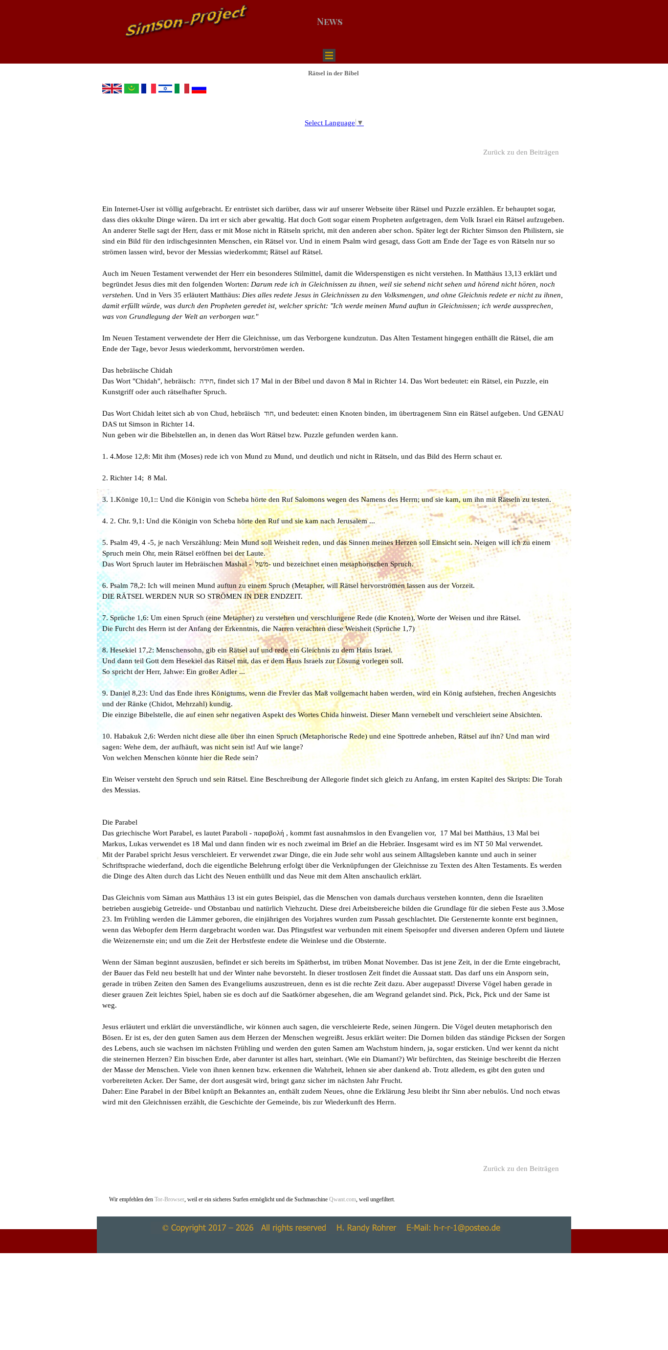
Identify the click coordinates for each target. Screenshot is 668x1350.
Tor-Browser (169, 1199)
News (330, 21)
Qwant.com (342, 1199)
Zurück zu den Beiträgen (521, 152)
